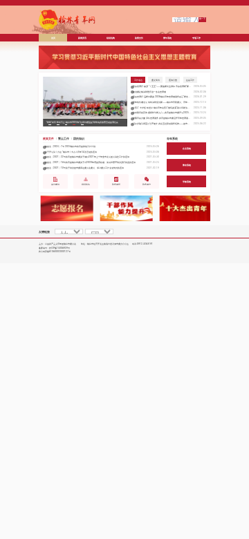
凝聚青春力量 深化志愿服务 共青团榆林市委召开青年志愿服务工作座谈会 (162, 118)
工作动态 (138, 80)
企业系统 (187, 148)
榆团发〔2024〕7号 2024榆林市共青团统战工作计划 (70, 146)
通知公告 (173, 80)
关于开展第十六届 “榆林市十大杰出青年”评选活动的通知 (71, 152)
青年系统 (172, 138)
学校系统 (187, 181)
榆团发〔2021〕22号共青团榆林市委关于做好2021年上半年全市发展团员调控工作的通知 (87, 156)
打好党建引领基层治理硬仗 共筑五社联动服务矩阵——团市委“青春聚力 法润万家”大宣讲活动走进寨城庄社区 (162, 123)
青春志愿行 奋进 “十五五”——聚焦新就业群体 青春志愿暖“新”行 (162, 86)
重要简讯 (155, 80)
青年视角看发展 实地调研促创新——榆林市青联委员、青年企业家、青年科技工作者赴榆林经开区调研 (162, 102)
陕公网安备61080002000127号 (55, 251)
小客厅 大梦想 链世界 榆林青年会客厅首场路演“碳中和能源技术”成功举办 (162, 107)
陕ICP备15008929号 (59, 248)
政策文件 (48, 138)
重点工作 (63, 138)
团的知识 (78, 138)
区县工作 (190, 80)
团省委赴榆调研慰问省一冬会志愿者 (149, 92)
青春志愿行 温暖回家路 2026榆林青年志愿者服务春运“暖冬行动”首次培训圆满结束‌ (162, 96)
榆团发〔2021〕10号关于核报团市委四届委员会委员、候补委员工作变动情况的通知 (84, 168)
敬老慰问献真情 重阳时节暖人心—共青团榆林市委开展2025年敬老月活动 (162, 112)
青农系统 (187, 165)
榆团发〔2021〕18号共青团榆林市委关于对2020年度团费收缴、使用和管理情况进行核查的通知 (90, 162)
